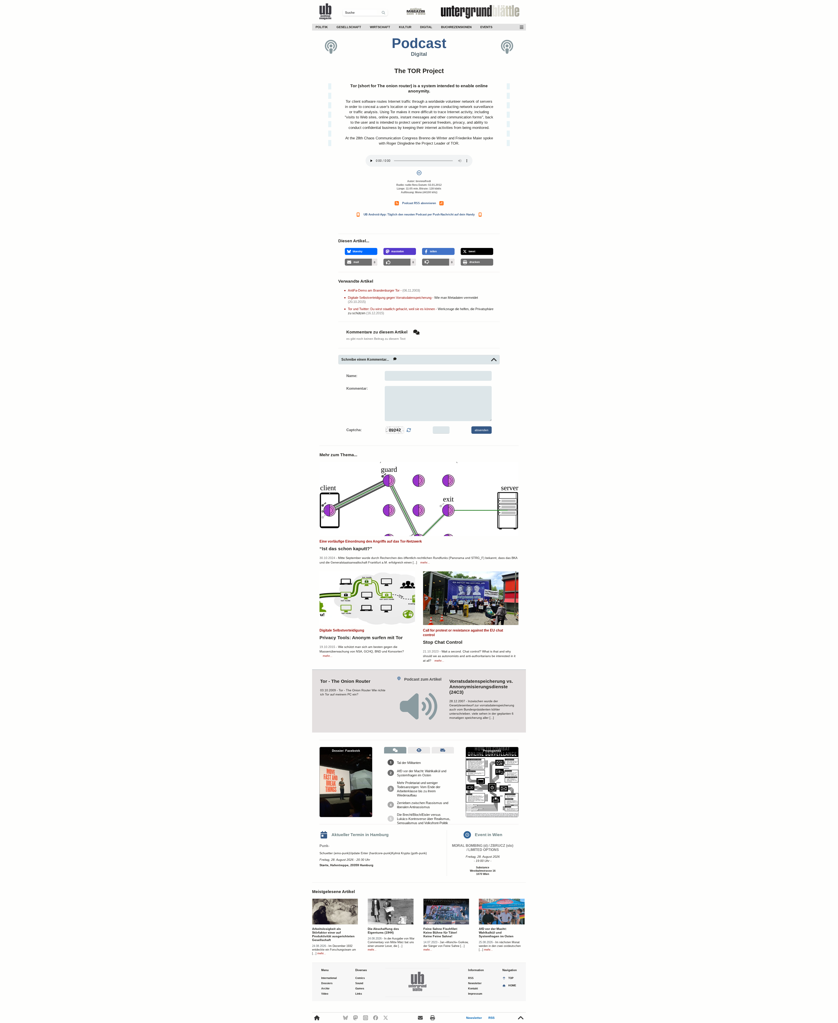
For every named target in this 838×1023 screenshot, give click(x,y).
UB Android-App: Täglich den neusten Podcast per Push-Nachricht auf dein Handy (419, 214)
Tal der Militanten (409, 763)
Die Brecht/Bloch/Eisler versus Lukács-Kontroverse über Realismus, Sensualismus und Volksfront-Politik (423, 819)
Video (324, 993)
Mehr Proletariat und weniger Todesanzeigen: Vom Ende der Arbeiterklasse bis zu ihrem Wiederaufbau (418, 789)
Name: (351, 376)
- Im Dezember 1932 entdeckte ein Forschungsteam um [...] (334, 949)
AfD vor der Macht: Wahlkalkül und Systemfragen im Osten (421, 773)
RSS (491, 1018)
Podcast (419, 43)
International (329, 978)
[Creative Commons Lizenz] (419, 173)
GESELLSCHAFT (349, 27)
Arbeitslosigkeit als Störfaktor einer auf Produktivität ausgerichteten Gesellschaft (333, 934)
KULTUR (405, 27)
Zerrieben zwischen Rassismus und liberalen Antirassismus (422, 805)
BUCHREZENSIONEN (456, 27)
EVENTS (486, 27)
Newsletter (474, 1018)
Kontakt (473, 988)
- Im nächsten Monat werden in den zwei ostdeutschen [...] (500, 946)
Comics (360, 978)
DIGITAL (426, 27)
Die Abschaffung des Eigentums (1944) (383, 930)
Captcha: (354, 430)
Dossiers (327, 983)
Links (358, 993)
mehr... (425, 562)
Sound (359, 983)
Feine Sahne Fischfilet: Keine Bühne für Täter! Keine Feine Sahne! (440, 932)
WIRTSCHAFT (380, 27)
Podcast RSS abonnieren (419, 203)
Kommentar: (357, 388)
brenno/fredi (423, 181)
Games (359, 988)
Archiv (325, 988)
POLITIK (322, 27)
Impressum (475, 993)
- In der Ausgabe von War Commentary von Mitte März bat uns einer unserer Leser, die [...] (391, 942)
